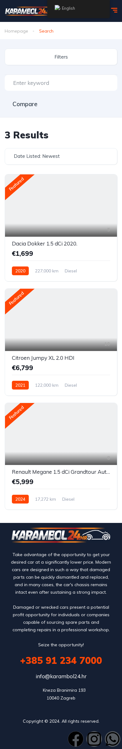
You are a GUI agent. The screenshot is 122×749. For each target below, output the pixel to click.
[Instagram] (94, 739)
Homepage (16, 31)
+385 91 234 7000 (61, 660)
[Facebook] (76, 739)
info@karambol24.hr (61, 676)
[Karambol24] (34, 11)
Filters (61, 57)
